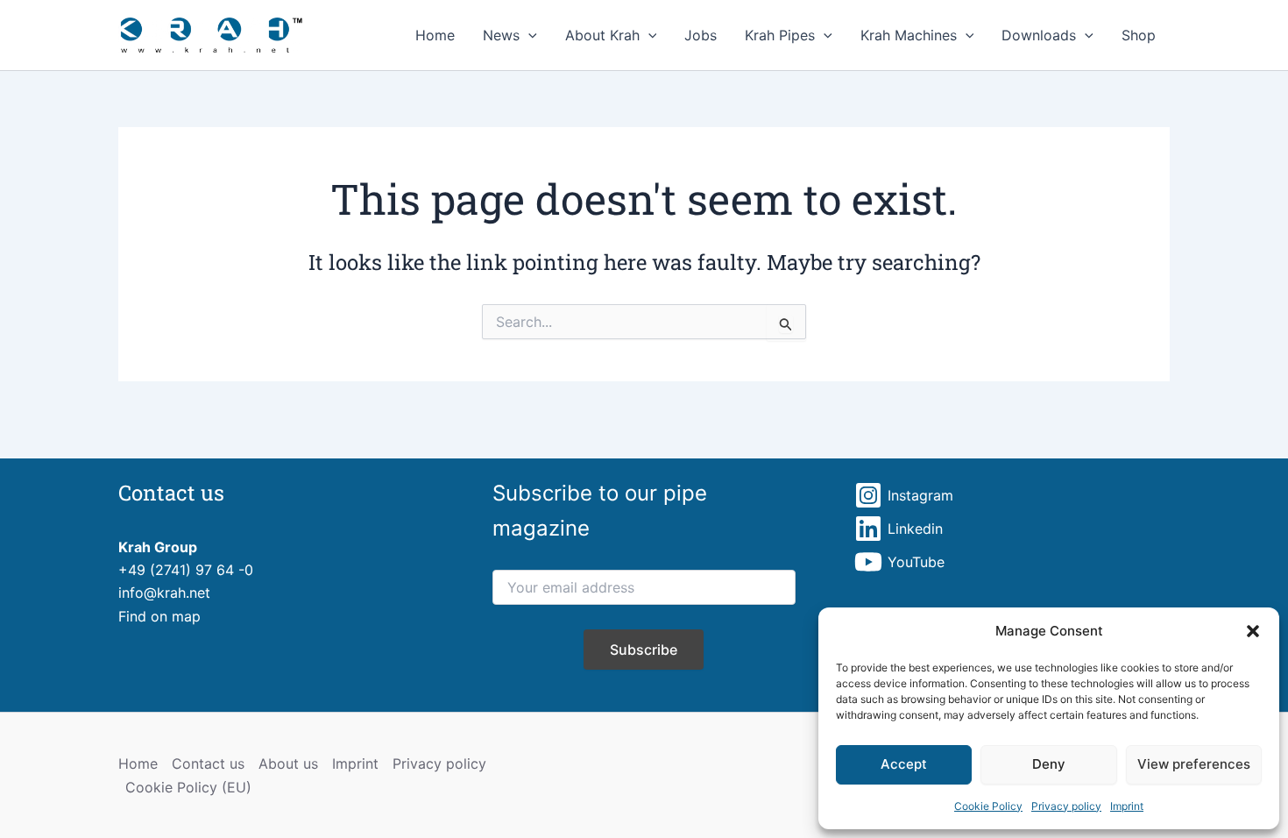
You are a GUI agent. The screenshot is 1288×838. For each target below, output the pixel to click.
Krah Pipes (780, 35)
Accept (904, 764)
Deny (1048, 764)
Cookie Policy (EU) (188, 787)
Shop (1139, 35)
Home (435, 35)
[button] (1253, 631)
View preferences (1193, 764)
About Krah (602, 35)
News (501, 35)
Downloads (1038, 35)
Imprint (1126, 806)
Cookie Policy (988, 806)
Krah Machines (908, 35)
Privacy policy (1066, 806)
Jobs (700, 35)
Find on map (159, 616)
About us (288, 763)
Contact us (208, 763)
